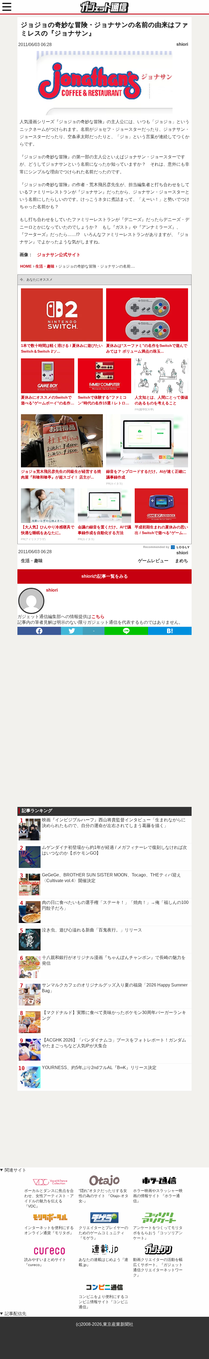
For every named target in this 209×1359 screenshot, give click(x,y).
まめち (181, 560)
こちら (97, 616)
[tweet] (72, 631)
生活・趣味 (32, 560)
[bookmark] (170, 631)
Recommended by (156, 547)
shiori (182, 44)
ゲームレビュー (153, 560)
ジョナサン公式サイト (59, 254)
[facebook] (39, 631)
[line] (126, 631)
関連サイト (15, 1170)
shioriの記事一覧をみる (104, 576)
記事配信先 (15, 1313)
